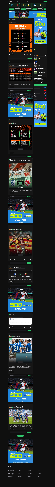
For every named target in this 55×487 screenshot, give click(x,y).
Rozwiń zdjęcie (20, 187)
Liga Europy (19, 475)
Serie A (19, 473)
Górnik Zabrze (29, 471)
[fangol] (10, 466)
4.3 (14, 7)
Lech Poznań (29, 470)
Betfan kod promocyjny (10, 474)
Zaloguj (45, 1)
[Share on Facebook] (30, 54)
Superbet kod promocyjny (11, 471)
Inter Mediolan (39, 477)
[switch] (14, 1)
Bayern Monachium (40, 474)
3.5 (37, 7)
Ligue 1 (19, 474)
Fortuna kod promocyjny (11, 473)
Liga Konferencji (20, 476)
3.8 (29, 7)
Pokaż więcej (40, 75)
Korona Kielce (29, 477)
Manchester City (39, 471)
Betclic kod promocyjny (10, 475)
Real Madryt (39, 472)
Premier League (19, 471)
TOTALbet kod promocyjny (11, 477)
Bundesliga (19, 472)
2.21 (22, 7)
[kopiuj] (31, 54)
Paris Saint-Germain (40, 475)
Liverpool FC (39, 470)
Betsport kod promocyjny (11, 470)
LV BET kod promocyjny (10, 472)
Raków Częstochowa (30, 475)
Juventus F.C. (39, 476)
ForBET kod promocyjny (10, 476)
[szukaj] (42, 1)
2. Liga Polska (19, 470)
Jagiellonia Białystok (30, 473)
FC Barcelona (39, 473)
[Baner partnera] (27, 14)
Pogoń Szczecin (29, 474)
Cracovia (29, 472)
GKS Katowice (29, 476)
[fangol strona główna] (10, 1)
